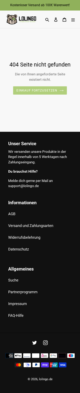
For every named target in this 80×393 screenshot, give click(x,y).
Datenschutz (18, 249)
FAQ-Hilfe (16, 315)
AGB (11, 214)
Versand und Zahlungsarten (30, 225)
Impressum (17, 304)
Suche (13, 280)
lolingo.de (46, 379)
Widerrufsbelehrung (24, 237)
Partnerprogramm (23, 292)
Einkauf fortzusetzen (36, 90)
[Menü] (73, 19)
